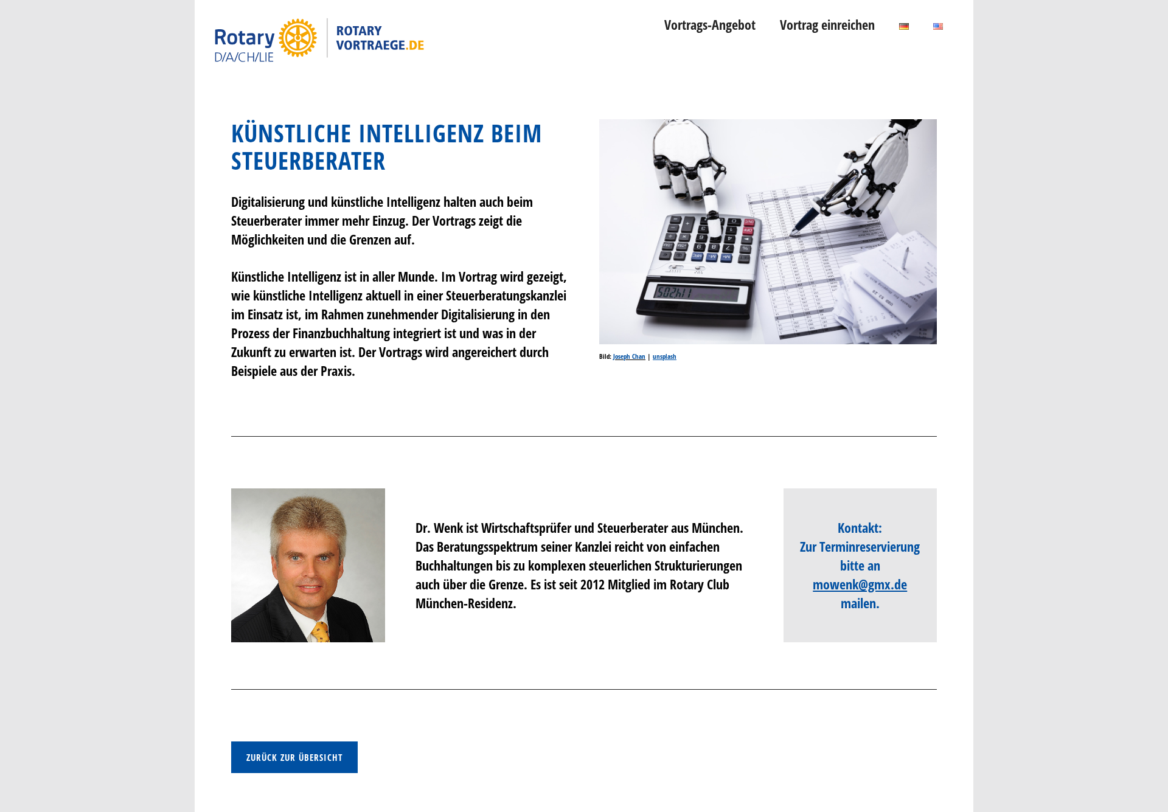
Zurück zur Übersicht (294, 757)
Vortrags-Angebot (710, 24)
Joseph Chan (629, 356)
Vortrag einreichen (827, 24)
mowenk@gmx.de (860, 584)
